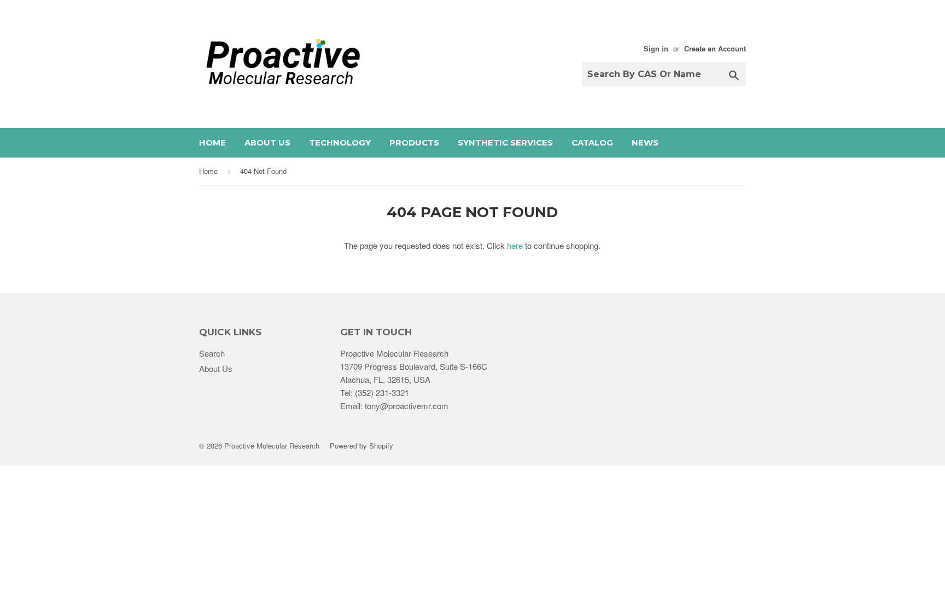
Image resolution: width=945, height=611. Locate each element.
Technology (340, 142)
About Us (267, 142)
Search (212, 353)
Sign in (656, 49)
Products (414, 142)
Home (212, 142)
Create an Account (715, 49)
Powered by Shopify (361, 445)
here (515, 245)
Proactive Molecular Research (271, 445)
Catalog (592, 142)
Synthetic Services (505, 142)
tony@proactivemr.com (406, 405)
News (645, 142)
